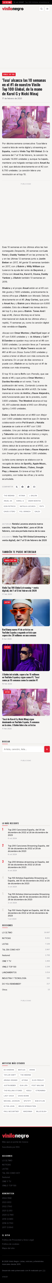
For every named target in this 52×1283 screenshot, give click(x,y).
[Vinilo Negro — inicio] (12, 9)
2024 (7, 1198)
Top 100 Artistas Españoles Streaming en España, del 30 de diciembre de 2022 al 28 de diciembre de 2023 (28, 881)
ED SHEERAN (9, 1070)
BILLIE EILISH (41, 1111)
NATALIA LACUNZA (27, 506)
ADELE (28, 1091)
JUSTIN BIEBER (10, 1085)
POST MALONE (38, 1085)
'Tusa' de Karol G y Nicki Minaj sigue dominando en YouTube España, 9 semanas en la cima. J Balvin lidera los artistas (20, 722)
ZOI (43, 1271)
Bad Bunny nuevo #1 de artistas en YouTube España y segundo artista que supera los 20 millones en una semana (19, 632)
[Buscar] (41, 8)
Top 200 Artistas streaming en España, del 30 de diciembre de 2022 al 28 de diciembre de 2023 (28, 865)
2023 (6, 1202)
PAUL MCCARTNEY (11, 1111)
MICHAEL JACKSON (12, 1101)
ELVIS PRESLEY (38, 1080)
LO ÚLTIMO (7, 1160)
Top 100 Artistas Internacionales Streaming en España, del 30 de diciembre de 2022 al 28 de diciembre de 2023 (28, 897)
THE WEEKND (9, 496)
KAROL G (20, 501)
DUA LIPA (23, 1085)
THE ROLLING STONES (13, 1091)
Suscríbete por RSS (11, 1147)
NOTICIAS (6, 1164)
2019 (7, 1219)
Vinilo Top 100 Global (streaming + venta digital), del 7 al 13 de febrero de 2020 (20, 589)
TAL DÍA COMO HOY (11, 1173)
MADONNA (27, 1111)
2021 (7, 1210)
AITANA (22, 496)
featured (6, 1177)
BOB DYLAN (40, 1101)
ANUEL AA (8, 501)
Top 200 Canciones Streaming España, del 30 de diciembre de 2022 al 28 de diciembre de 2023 (28, 848)
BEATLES (21, 1070)
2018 (7, 1223)
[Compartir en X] (16, 486)
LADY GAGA (9, 1096)
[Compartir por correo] (34, 486)
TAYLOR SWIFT (10, 1075)
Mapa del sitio (8, 1248)
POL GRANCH (25, 511)
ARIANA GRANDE (10, 1080)
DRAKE (32, 1070)
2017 (7, 1227)
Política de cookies (10, 1244)
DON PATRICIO (10, 506)
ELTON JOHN (9, 1106)
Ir (47, 749)
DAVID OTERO (9, 511)
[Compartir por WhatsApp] (28, 486)
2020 (8, 1215)
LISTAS (5, 1169)
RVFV (42, 506)
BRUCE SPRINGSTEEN (27, 1106)
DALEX (37, 511)
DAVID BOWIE (23, 1096)
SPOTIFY (27, 1101)
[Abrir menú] (47, 8)
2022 (7, 1206)
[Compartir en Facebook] (22, 486)
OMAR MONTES (34, 501)
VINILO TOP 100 (9, 74)
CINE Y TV (6, 1181)
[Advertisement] (26, 40)
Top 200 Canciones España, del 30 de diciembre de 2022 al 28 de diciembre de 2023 (28, 832)
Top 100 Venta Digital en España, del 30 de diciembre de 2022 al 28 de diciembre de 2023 (28, 913)
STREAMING (40, 1091)
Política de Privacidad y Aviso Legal (18, 1240)
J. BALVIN (33, 496)
